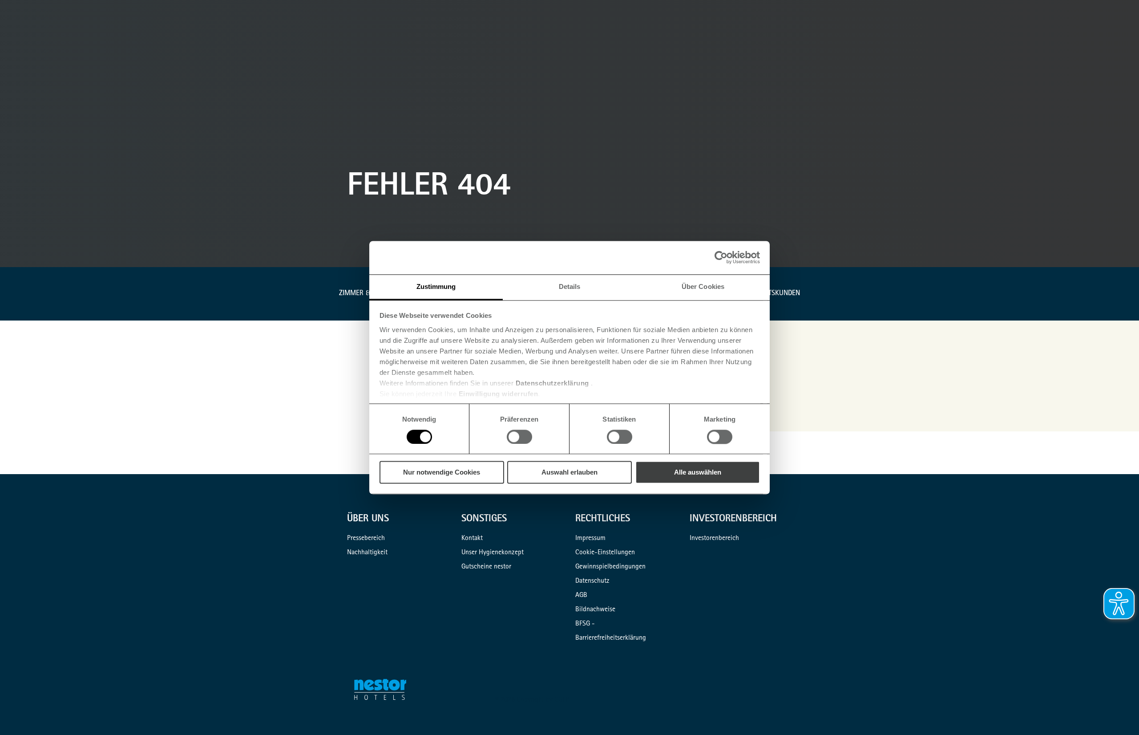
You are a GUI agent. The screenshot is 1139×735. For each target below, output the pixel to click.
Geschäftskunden (770, 293)
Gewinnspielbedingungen (610, 567)
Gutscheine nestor (486, 567)
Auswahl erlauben (569, 472)
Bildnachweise (595, 609)
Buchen (1128, 47)
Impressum (590, 538)
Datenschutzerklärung (552, 383)
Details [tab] (570, 286)
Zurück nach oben (1117, 713)
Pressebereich (366, 538)
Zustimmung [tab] (436, 286)
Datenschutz (592, 581)
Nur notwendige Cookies (441, 472)
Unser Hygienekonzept (492, 552)
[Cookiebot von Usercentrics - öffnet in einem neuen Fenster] (721, 257)
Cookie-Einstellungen (605, 552)
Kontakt (472, 538)
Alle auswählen (697, 472)
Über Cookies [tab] (703, 286)
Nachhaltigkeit (367, 552)
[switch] (519, 437)
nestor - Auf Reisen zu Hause (385, 691)
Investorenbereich (714, 538)
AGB (581, 595)
